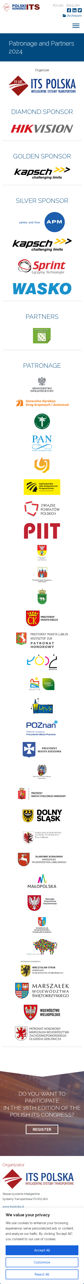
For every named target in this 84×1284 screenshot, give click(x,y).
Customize (42, 1262)
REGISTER (42, 1129)
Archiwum (74, 15)
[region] (42, 1246)
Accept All (42, 1250)
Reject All (42, 1274)
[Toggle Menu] (76, 26)
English (73, 5)
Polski (58, 5)
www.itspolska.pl (13, 1206)
